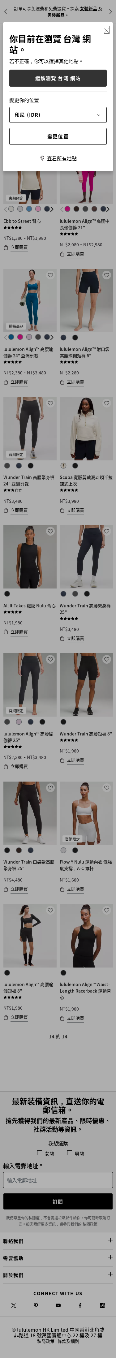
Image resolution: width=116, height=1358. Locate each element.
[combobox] (58, 114)
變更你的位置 (24, 100)
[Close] (106, 29)
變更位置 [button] (58, 136)
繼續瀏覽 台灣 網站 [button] (58, 78)
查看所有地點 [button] (62, 158)
